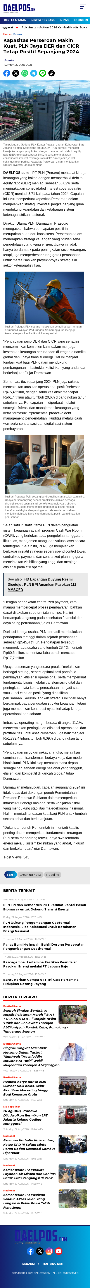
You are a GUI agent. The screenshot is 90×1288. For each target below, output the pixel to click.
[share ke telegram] (34, 75)
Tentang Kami (53, 1263)
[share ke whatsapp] (25, 75)
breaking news (30, 874)
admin (9, 60)
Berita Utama (15, 20)
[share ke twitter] (16, 75)
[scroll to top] (84, 1262)
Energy (17, 34)
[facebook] (31, 1254)
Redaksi (28, 1263)
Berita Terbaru (43, 20)
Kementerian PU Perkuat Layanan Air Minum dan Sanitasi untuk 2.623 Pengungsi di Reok (29, 1174)
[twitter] (40, 1254)
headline (52, 874)
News (64, 20)
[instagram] (49, 1254)
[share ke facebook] (7, 75)
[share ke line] (43, 75)
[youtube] (59, 1254)
